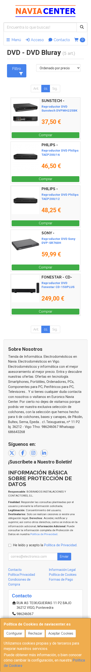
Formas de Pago (61, 579)
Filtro (16, 68)
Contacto (61, 40)
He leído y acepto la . (45, 545)
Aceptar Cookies (60, 633)
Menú (15, 40)
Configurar (14, 633)
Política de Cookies (63, 574)
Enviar (64, 556)
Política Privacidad (21, 574)
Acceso (37, 40)
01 (45, 88)
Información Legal (62, 570)
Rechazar (35, 633)
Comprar (45, 135)
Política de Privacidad (43, 534)
